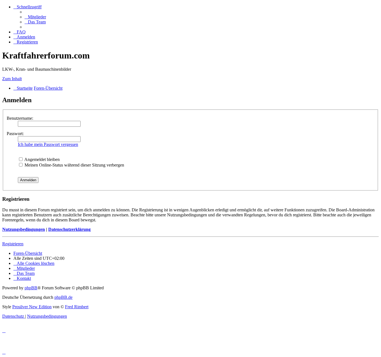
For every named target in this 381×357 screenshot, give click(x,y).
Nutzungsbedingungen (23, 229)
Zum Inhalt (12, 78)
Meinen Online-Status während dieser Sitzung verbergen (73, 165)
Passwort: (15, 133)
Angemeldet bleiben (41, 159)
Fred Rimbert (76, 306)
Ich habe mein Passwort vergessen (48, 144)
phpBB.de (63, 297)
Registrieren (12, 243)
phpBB (31, 287)
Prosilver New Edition (32, 306)
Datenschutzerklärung (69, 229)
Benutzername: (20, 118)
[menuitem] (35, 16)
